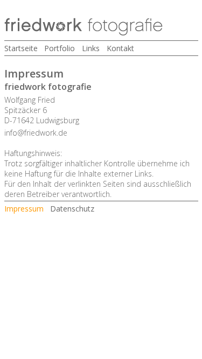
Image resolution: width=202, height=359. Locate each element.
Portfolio (59, 48)
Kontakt (120, 48)
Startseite (21, 48)
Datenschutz (72, 208)
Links (91, 48)
